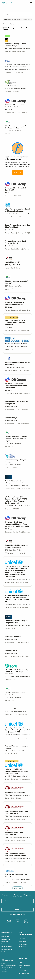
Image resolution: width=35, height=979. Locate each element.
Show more (17, 888)
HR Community (23, 944)
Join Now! (17, 909)
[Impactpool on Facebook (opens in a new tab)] (9, 923)
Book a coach (5, 944)
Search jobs (5, 937)
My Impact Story (6, 949)
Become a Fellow (6, 946)
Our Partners (23, 947)
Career (21, 962)
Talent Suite (22, 941)
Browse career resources (6, 940)
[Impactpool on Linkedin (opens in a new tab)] (17, 923)
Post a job (22, 939)
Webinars (4, 952)
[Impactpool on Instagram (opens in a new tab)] (26, 923)
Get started (17, 172)
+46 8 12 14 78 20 (6, 967)
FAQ (20, 968)
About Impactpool (24, 965)
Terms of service (24, 973)
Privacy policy (23, 970)
